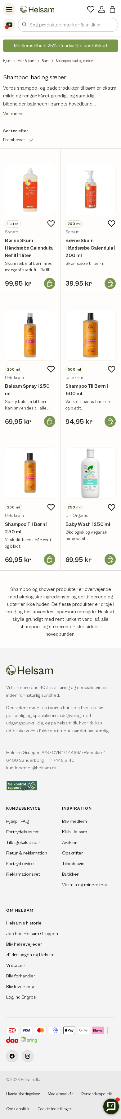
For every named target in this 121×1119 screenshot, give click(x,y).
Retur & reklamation (26, 853)
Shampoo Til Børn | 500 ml (86, 389)
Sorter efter (16, 131)
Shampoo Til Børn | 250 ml (26, 528)
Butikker (70, 874)
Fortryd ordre (20, 863)
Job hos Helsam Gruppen (32, 933)
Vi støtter (15, 965)
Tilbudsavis (73, 863)
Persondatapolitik (96, 1094)
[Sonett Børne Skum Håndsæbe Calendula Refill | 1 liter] (30, 189)
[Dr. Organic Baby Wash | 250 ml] (90, 473)
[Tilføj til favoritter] (51, 223)
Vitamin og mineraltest (84, 884)
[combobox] (68, 25)
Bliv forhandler (20, 976)
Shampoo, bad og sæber (74, 61)
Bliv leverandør (21, 986)
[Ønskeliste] (90, 9)
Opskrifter (72, 853)
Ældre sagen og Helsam (30, 954)
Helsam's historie (24, 923)
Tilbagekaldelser (22, 842)
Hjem (7, 61)
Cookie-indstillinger (54, 1109)
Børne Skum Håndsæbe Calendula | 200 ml (90, 248)
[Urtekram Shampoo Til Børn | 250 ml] (30, 473)
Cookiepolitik (17, 1109)
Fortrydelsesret (22, 832)
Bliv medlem (74, 821)
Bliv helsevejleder (24, 944)
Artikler (69, 842)
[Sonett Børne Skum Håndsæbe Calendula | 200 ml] (90, 189)
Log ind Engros (21, 997)
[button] (112, 9)
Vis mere (12, 113)
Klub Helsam (74, 832)
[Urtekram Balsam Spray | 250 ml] (30, 335)
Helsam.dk (30, 1080)
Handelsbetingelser (23, 1094)
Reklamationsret (23, 874)
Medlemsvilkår (60, 1094)
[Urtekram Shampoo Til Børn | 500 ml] (90, 335)
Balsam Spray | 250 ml (27, 389)
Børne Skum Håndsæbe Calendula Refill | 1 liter (29, 248)
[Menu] (9, 9)
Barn (46, 61)
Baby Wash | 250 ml (87, 524)
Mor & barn (26, 61)
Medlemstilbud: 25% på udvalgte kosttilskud (60, 46)
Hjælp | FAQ (17, 821)
